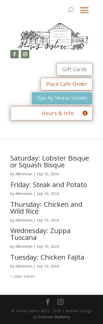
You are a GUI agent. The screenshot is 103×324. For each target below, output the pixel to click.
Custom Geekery (54, 316)
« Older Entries (22, 276)
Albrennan (23, 173)
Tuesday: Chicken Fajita (47, 257)
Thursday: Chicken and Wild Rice (46, 207)
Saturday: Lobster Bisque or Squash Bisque (49, 161)
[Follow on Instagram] (25, 54)
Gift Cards (74, 69)
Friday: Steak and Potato (48, 184)
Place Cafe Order (66, 84)
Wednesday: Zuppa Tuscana (40, 234)
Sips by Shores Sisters (62, 98)
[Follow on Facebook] (14, 54)
